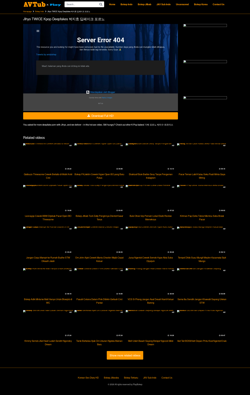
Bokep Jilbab (144, 4)
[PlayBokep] (42, 4)
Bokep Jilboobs (111, 377)
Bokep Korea (201, 4)
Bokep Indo (127, 4)
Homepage (27, 11)
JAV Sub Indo (164, 4)
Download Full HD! (102, 116)
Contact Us (218, 4)
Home (112, 4)
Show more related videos (125, 355)
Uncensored (182, 4)
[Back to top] (242, 385)
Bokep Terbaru (131, 377)
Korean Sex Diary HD (88, 377)
